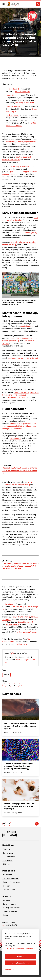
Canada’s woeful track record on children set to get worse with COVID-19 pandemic (19, 469)
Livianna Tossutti (13, 107)
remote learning (26, 326)
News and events (13, 27)
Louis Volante (11, 89)
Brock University (21, 91)
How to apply (7, 853)
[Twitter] (9, 685)
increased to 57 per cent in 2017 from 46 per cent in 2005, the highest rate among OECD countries (19, 426)
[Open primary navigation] (3, 4)
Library (5, 915)
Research (6, 886)
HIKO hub (6, 864)
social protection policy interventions (21, 358)
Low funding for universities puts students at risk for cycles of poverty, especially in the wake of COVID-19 (20, 566)
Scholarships (7, 860)
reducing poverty (20, 392)
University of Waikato (23, 103)
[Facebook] (4, 685)
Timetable (6, 849)
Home (4, 27)
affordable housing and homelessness (20, 393)
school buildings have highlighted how (20, 142)
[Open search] (38, 4)
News (22, 27)
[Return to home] (13, 4)
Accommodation (8, 890)
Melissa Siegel (12, 115)
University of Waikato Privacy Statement (20, 948)
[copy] (19, 685)
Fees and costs (8, 857)
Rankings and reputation (11, 908)
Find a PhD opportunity (11, 882)
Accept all (20, 957)
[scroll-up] (37, 824)
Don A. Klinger (12, 95)
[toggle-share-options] (9, 824)
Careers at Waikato (9, 911)
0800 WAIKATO (10, 925)
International (7, 875)
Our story (6, 900)
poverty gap (14, 438)
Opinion (6, 675)
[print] (4, 824)
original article (22, 644)
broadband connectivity (15, 397)
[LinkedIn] (14, 685)
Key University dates (10, 878)
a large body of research (19, 166)
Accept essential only (20, 963)
